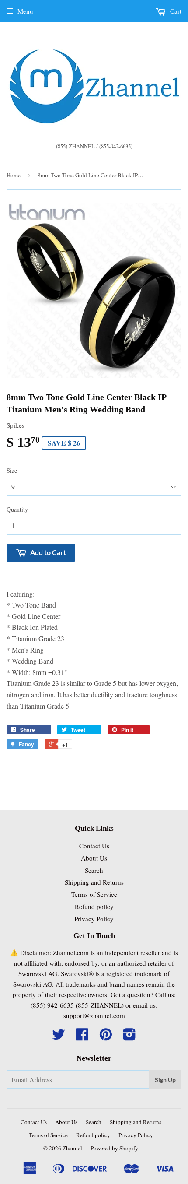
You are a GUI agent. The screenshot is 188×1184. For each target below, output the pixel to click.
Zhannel (72, 1148)
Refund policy (94, 906)
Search (94, 870)
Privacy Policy (94, 918)
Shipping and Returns (94, 882)
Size (12, 470)
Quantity (17, 509)
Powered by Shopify (114, 1148)
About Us (94, 858)
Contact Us (94, 845)
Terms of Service (94, 894)
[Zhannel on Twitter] (58, 1037)
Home (14, 175)
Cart (174, 11)
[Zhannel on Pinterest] (105, 1037)
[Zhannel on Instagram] (129, 1037)
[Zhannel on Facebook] (82, 1037)
